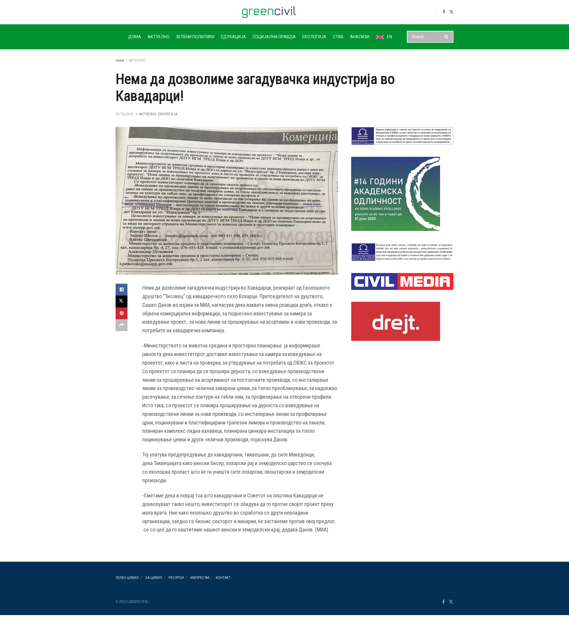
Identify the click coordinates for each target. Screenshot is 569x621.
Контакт (223, 577)
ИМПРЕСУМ (199, 577)
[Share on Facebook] (121, 290)
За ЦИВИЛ (153, 577)
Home (120, 60)
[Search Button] (447, 37)
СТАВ (338, 36)
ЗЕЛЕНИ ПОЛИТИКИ (195, 36)
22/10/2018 (124, 114)
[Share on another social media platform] (121, 325)
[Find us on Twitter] (451, 12)
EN (389, 36)
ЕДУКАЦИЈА (233, 36)
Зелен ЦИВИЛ (127, 577)
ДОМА (134, 36)
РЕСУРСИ (176, 577)
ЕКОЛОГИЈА (314, 36)
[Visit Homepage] (269, 12)
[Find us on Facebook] (444, 12)
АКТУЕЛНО (159, 36)
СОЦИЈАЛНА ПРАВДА (274, 36)
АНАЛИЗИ (359, 36)
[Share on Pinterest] (121, 313)
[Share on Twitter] (121, 301)
